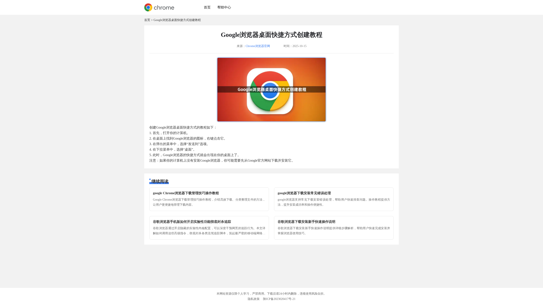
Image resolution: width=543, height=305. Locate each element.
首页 (207, 7)
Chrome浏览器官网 (258, 46)
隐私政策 (254, 299)
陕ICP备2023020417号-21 (279, 299)
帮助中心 (224, 7)
